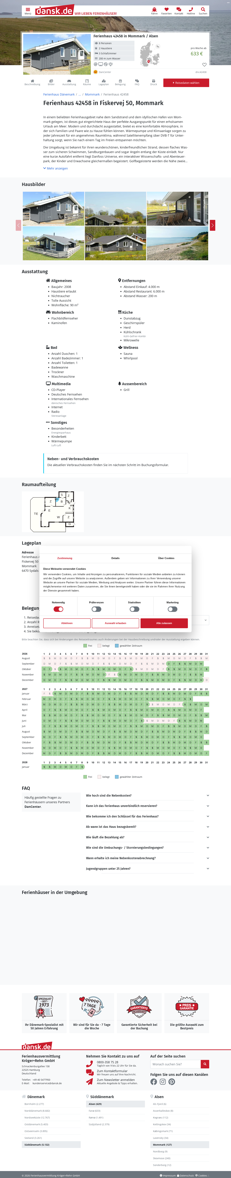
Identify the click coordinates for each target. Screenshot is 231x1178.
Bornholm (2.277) (34, 1104)
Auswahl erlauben (115, 623)
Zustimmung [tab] (64, 558)
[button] (28, 10)
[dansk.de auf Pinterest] (171, 1081)
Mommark (92, 94)
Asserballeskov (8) (163, 1110)
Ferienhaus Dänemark (59, 94)
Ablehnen (67, 623)
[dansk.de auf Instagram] (162, 1081)
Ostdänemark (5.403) (36, 1124)
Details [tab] (115, 558)
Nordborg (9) (160, 1151)
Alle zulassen (164, 623)
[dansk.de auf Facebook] (153, 1081)
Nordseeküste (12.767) (37, 1117)
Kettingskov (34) (162, 1124)
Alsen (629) (95, 1104)
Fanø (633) (94, 1110)
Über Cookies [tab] (166, 558)
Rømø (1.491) (96, 1117)
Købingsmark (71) (163, 1131)
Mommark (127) (162, 1144)
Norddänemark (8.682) (37, 1110)
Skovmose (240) (161, 1158)
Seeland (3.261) (33, 1137)
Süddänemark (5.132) (37, 1144)
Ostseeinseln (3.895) (36, 1131)
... (79, 94)
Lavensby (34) (160, 1137)
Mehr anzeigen (57, 168)
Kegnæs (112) (160, 1117)
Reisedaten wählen (187, 83)
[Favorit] (204, 65)
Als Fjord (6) (159, 1104)
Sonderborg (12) (162, 1165)
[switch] (96, 609)
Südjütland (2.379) (99, 1124)
